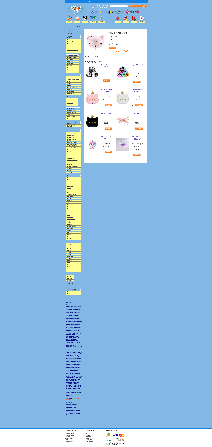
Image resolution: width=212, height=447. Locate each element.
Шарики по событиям (70, 130)
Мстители (69, 224)
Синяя (68, 262)
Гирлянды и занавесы (72, 52)
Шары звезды (70, 91)
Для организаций (71, 153)
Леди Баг (69, 230)
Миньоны (69, 234)
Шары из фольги (72, 75)
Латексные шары (72, 55)
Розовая (69, 248)
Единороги (69, 179)
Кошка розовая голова (106, 90)
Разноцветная (70, 244)
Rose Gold (69, 260)
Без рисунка (70, 59)
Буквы (68, 81)
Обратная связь (69, 441)
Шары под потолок (71, 39)
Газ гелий (70, 283)
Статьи (67, 439)
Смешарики (70, 228)
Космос (69, 210)
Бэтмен (69, 206)
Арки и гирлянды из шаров (73, 122)
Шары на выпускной (72, 166)
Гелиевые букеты (71, 41)
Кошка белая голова (137, 90)
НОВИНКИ (70, 33)
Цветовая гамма (72, 242)
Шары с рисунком (71, 57)
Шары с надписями (71, 47)
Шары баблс (70, 105)
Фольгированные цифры (73, 79)
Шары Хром (70, 61)
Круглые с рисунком (72, 87)
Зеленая (69, 268)
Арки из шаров (70, 114)
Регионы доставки (90, 441)
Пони (68, 192)
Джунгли (69, 202)
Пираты (69, 188)
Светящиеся (70, 67)
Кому (68, 274)
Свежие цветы (71, 289)
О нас (87, 433)
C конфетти (70, 63)
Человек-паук (70, 177)
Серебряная (70, 256)
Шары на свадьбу (71, 137)
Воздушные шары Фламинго (71, 222)
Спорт (68, 215)
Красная (69, 266)
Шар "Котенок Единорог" (106, 137)
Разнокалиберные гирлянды (71, 126)
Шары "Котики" (137, 65)
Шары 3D (69, 89)
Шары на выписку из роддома (72, 140)
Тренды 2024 (86, 26)
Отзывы (105, 1)
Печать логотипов (72, 286)
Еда (68, 204)
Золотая (69, 254)
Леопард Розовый (137, 114)
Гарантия (121, 1)
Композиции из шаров (72, 118)
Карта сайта (89, 439)
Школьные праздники (72, 142)
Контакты (130, 1)
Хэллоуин (69, 168)
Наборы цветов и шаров (73, 293)
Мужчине (69, 276)
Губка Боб (69, 238)
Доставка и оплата (94, 1)
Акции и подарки (69, 438)
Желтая (69, 264)
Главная (83, 1)
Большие (69, 65)
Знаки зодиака (70, 236)
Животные (69, 183)
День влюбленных (71, 147)
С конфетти (70, 103)
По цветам (69, 98)
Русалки (69, 208)
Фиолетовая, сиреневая (72, 270)
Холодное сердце (71, 219)
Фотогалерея (89, 436)
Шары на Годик (70, 135)
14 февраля (70, 172)
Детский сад (70, 155)
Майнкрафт (70, 186)
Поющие (69, 85)
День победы (70, 158)
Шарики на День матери (72, 160)
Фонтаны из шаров (71, 110)
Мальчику (69, 278)
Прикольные (70, 181)
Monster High (70, 217)
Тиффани (69, 258)
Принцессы (70, 196)
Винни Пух (69, 232)
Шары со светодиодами (72, 43)
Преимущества (89, 438)
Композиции (70, 108)
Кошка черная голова (106, 114)
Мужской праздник (71, 149)
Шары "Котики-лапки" (106, 65)
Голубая (69, 250)
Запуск (69, 69)
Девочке (69, 280)
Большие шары (71, 97)
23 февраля (70, 162)
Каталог (69, 30)
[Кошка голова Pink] (95, 42)
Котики (69, 198)
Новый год (69, 164)
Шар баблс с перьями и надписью (137, 138)
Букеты (69, 291)
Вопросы (112, 1)
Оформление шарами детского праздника (72, 145)
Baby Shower (70, 151)
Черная (69, 252)
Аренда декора (71, 297)
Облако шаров (70, 71)
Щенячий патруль (71, 226)
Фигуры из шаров (71, 116)
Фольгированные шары (72, 50)
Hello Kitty (69, 200)
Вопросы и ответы (69, 435)
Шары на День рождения (73, 133)
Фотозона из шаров (71, 112)
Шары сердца (70, 93)
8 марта (69, 170)
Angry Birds (70, 212)
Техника (69, 190)
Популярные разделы (76, 26)
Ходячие (69, 83)
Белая (68, 246)
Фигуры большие (71, 77)
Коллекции (70, 175)
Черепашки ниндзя (71, 194)
